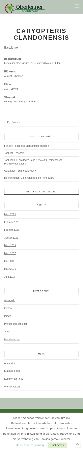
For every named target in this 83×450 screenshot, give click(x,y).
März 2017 (10, 253)
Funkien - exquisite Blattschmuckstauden (26, 145)
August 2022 (11, 237)
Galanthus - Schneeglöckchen (20, 170)
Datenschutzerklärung (30, 445)
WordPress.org (12, 386)
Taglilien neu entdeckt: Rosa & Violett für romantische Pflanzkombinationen (33, 162)
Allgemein (9, 300)
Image (7, 316)
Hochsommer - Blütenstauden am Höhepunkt (29, 177)
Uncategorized (12, 339)
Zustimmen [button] (57, 445)
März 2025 (10, 214)
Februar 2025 (11, 222)
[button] (77, 5)
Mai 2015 (9, 261)
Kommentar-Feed (13, 378)
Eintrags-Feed (12, 370)
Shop (7, 331)
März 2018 (10, 245)
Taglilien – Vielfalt (14, 153)
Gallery (8, 308)
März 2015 (10, 268)
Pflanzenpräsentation (16, 324)
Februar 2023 (11, 229)
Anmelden (10, 363)
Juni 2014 (9, 276)
